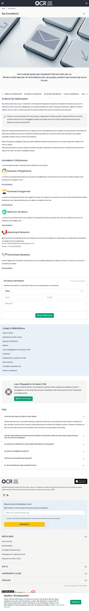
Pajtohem (76, 602)
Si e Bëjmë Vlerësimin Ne (11, 550)
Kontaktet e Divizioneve (33, 94)
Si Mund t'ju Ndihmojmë (13, 94)
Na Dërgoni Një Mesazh (52, 94)
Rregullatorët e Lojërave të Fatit (13, 554)
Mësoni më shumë (23, 398)
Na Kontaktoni (7, 184)
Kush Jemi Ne (7, 541)
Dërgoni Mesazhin (44, 315)
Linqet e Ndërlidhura (71, 94)
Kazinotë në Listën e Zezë (11, 559)
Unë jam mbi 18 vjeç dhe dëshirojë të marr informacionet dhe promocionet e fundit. (33, 518)
